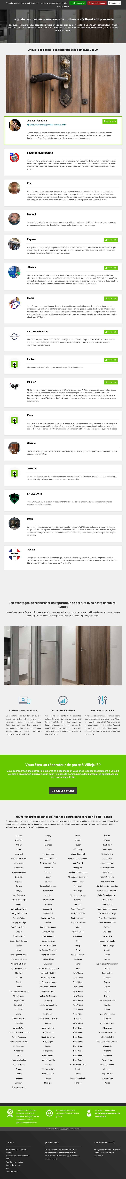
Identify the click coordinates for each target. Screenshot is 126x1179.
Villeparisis (107, 1046)
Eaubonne (19, 1078)
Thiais (107, 987)
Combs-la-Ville (18, 1028)
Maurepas (48, 1083)
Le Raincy (48, 1000)
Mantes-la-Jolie (48, 1069)
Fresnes (48, 872)
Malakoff (48, 1065)
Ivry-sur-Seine (48, 932)
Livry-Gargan (48, 1042)
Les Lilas (48, 1010)
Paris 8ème (77, 1055)
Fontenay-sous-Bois (48, 863)
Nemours (77, 904)
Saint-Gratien (107, 900)
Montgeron (77, 868)
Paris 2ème (77, 1028)
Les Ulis (48, 1023)
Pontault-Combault (77, 1078)
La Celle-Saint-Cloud (48, 946)
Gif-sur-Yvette (48, 900)
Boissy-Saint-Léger (18, 900)
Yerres (107, 1083)
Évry (48, 849)
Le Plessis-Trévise (48, 991)
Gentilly (48, 895)
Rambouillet (107, 845)
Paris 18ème (78, 1010)
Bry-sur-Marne (18, 936)
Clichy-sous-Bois (18, 1019)
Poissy (77, 1074)
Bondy (18, 904)
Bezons (19, 886)
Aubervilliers (19, 868)
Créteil (18, 1055)
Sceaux (107, 950)
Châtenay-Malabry (18, 968)
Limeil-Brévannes (48, 1037)
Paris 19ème (78, 1014)
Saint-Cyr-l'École (107, 877)
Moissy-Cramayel (78, 854)
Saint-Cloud (107, 872)
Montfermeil (78, 863)
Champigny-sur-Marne (19, 955)
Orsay (77, 946)
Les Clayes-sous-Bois (48, 1005)
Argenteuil (19, 854)
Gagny (48, 877)
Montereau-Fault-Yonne (77, 859)
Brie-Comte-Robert (18, 927)
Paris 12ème (78, 982)
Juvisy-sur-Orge (48, 941)
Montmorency (77, 881)
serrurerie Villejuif (51, 1159)
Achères (18, 836)
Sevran (107, 955)
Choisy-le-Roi (19, 1005)
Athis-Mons (18, 863)
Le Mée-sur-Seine (48, 978)
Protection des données (14, 1162)
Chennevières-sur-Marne (19, 991)
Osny (78, 950)
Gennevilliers (48, 891)
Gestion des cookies (13, 1165)
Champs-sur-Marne (18, 959)
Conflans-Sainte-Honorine (18, 1033)
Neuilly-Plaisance (78, 909)
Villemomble (107, 1028)
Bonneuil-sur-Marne (19, 909)
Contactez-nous (11, 1171)
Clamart (19, 1010)
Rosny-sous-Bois (107, 863)
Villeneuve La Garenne (107, 1033)
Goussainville (48, 909)
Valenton (107, 1005)
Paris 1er (77, 1019)
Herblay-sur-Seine (48, 918)
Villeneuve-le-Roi (107, 1037)
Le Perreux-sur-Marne (48, 982)
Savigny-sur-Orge (107, 946)
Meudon (78, 845)
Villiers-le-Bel (107, 1060)
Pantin (77, 964)
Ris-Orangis (107, 849)
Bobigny (19, 891)
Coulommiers (18, 1046)
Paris (78, 968)
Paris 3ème (77, 1033)
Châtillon (18, 973)
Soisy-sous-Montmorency (107, 964)
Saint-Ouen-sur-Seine (107, 923)
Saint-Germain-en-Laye (107, 895)
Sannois (107, 927)
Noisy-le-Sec (78, 936)
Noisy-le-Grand (78, 932)
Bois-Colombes (19, 895)
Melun (77, 840)
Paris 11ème (78, 978)
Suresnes (107, 978)
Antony (19, 845)
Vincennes (107, 1069)
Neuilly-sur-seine (77, 918)
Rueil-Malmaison (107, 868)
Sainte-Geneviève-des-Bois (107, 886)
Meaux (77, 836)
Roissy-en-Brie (107, 854)
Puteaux (107, 840)
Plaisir (77, 1069)
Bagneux (18, 877)
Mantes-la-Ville (48, 1074)
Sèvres (107, 959)
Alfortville (19, 840)
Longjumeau (48, 1051)
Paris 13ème (78, 987)
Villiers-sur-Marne (107, 1065)
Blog (7, 1168)
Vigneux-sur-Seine (107, 1023)
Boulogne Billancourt (19, 914)
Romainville (107, 859)
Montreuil (78, 886)
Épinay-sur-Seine (18, 1087)
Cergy (18, 950)
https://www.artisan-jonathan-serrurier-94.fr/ (48, 125)
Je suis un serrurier (63, 790)
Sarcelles (107, 932)
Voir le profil (111, 121)
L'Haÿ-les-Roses (48, 1033)
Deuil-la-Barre (18, 1065)
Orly (77, 941)
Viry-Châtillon (107, 1074)
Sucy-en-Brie (107, 973)
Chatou (19, 978)
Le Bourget (48, 964)
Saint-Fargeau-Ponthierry (107, 891)
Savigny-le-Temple (107, 941)
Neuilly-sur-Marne (78, 914)
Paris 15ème (78, 996)
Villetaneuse (107, 1055)
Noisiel (77, 927)
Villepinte (107, 1051)
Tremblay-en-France (107, 1000)
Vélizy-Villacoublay (107, 1014)
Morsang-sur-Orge (78, 895)
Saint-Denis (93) (107, 881)
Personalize (114, 3)
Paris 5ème (77, 1042)
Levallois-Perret (48, 1028)
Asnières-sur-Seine (18, 859)
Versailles (107, 1019)
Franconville (48, 868)
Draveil (18, 1074)
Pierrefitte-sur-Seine (78, 1065)
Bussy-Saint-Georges (18, 941)
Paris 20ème (78, 1023)
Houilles (48, 923)
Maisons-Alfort (48, 1055)
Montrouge (77, 891)
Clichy (18, 1014)
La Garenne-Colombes (48, 950)
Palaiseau (78, 959)
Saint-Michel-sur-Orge (107, 914)
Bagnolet (18, 881)
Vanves (107, 1010)
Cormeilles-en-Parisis (18, 1042)
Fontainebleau (48, 854)
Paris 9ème (77, 1060)
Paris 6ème (77, 1046)
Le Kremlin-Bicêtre (48, 973)
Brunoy (19, 932)
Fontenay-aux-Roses (48, 859)
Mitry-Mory (77, 849)
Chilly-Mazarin (18, 1000)
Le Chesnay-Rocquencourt (48, 968)
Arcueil (18, 849)
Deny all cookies (97, 3)
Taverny (107, 982)
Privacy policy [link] (63, 7)
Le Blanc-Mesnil (48, 959)
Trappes (107, 996)
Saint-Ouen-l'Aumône (107, 918)
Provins (107, 836)
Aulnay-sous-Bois (19, 872)
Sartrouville (107, 936)
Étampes (48, 845)
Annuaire (9, 1150)
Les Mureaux (48, 1014)
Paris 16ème (78, 1000)
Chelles (19, 987)
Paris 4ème (77, 1037)
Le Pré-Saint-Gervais (48, 996)
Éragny (48, 836)
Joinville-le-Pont (48, 936)
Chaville (19, 982)
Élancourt (19, 1083)
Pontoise (77, 1083)
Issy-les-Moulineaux (48, 927)
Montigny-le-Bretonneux (77, 872)
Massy (48, 1078)
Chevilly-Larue (18, 996)
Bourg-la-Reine (19, 918)
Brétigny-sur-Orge (19, 923)
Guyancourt (48, 914)
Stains (107, 968)
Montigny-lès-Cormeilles (77, 877)
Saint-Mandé (107, 904)
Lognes (48, 1046)
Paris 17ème (78, 1005)
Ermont (48, 840)
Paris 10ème (78, 973)
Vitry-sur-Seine (107, 1078)
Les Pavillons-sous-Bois (48, 1019)
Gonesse (48, 904)
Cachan (19, 946)
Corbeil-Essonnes (19, 1037)
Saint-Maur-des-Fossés (107, 909)
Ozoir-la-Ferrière (77, 955)
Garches (48, 881)
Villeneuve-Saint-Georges (107, 1042)
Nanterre (77, 900)
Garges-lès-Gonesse (48, 886)
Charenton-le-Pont (18, 964)
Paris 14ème (78, 991)
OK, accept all (78, 3)
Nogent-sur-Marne (78, 923)
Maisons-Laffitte (48, 1060)
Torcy (107, 991)
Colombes (19, 1023)
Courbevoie (18, 1051)
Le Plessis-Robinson (48, 987)
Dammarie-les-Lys (19, 1060)
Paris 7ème (77, 1051)
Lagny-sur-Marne (48, 955)
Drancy (19, 1069)
